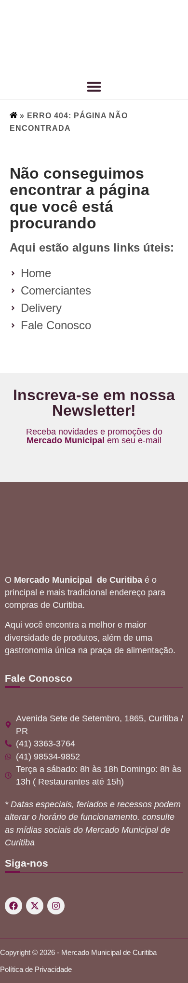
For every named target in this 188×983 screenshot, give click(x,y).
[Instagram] (56, 905)
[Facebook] (13, 905)
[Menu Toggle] (94, 86)
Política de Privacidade (36, 969)
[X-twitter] (34, 905)
